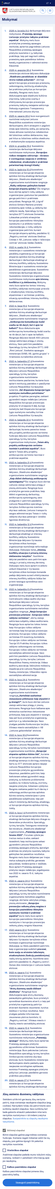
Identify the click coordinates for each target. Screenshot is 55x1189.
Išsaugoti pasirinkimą (27, 1182)
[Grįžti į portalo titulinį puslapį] (6, 3)
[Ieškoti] (43, 11)
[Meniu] (50, 11)
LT (47, 3)
